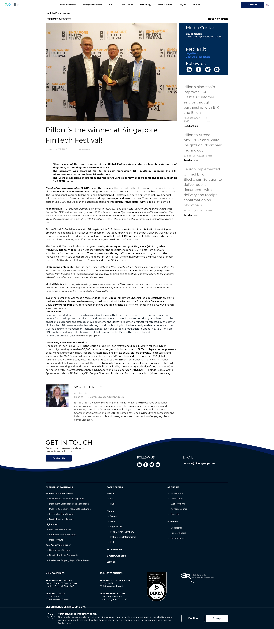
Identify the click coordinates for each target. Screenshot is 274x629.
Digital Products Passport (62, 519)
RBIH (113, 504)
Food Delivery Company (122, 532)
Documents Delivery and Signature (66, 498)
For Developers (178, 533)
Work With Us (178, 504)
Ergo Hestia (116, 526)
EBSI (111, 5)
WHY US (111, 562)
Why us (182, 5)
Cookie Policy (65, 623)
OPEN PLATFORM (116, 556)
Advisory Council (179, 509)
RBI (112, 542)
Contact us (176, 528)
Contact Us (59, 458)
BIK (112, 498)
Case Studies (127, 5)
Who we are (177, 493)
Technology (145, 5)
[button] (131, 4)
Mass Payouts (56, 540)
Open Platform (165, 5)
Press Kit (175, 514)
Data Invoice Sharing (59, 550)
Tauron (113, 516)
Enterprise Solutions (92, 5)
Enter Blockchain (68, 5)
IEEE (112, 521)
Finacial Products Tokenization (64, 555)
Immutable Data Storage (61, 514)
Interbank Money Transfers (62, 534)
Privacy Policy (178, 538)
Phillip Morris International (123, 537)
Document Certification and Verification (69, 504)
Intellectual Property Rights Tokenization (69, 560)
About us (197, 5)
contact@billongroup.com (199, 463)
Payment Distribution (60, 529)
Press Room (177, 498)
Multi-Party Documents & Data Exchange (70, 509)
